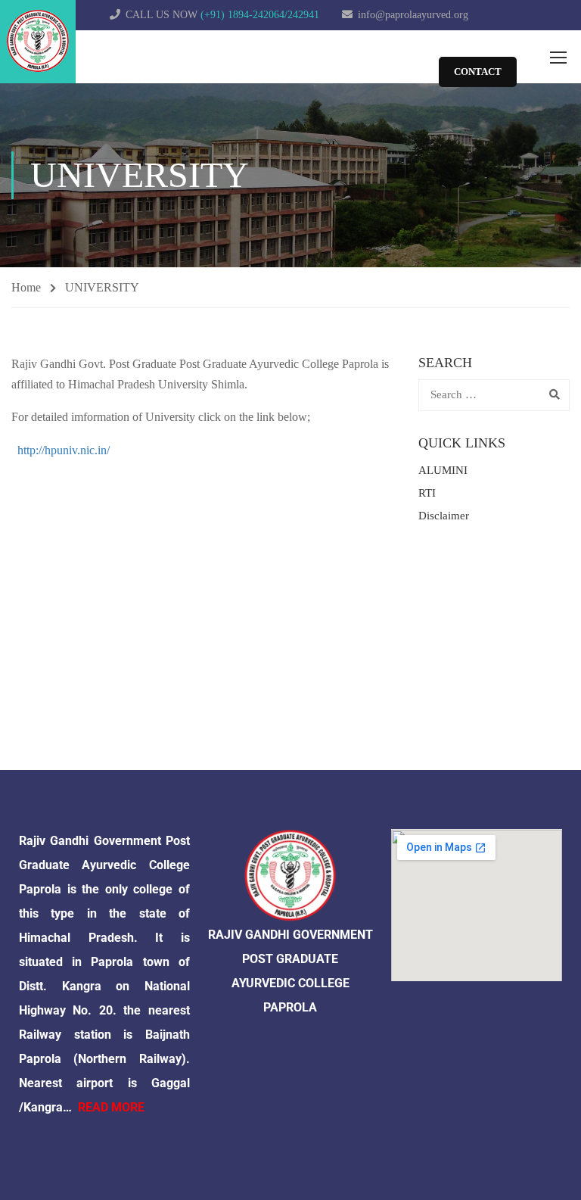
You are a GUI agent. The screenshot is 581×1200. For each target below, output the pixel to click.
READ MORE (111, 1107)
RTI (427, 493)
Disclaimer (443, 516)
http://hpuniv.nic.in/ (63, 450)
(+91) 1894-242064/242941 (259, 14)
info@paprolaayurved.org (413, 14)
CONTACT (478, 71)
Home (26, 287)
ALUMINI (443, 470)
